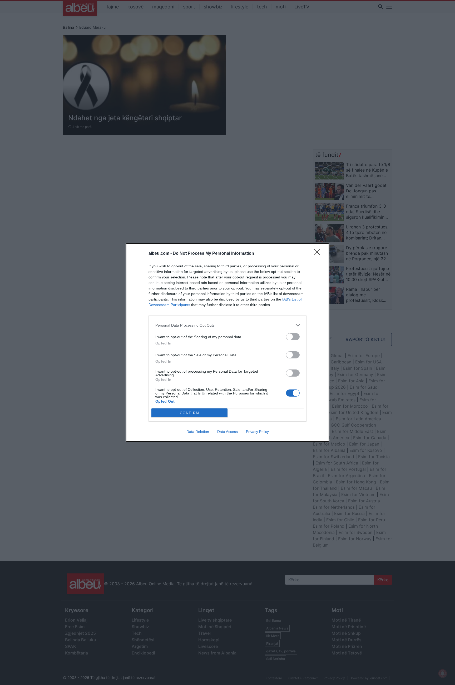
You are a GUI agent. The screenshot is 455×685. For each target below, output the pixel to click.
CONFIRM (189, 413)
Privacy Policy (257, 431)
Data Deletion (197, 431)
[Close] (319, 254)
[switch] (293, 336)
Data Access (227, 431)
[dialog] (227, 342)
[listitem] (227, 325)
